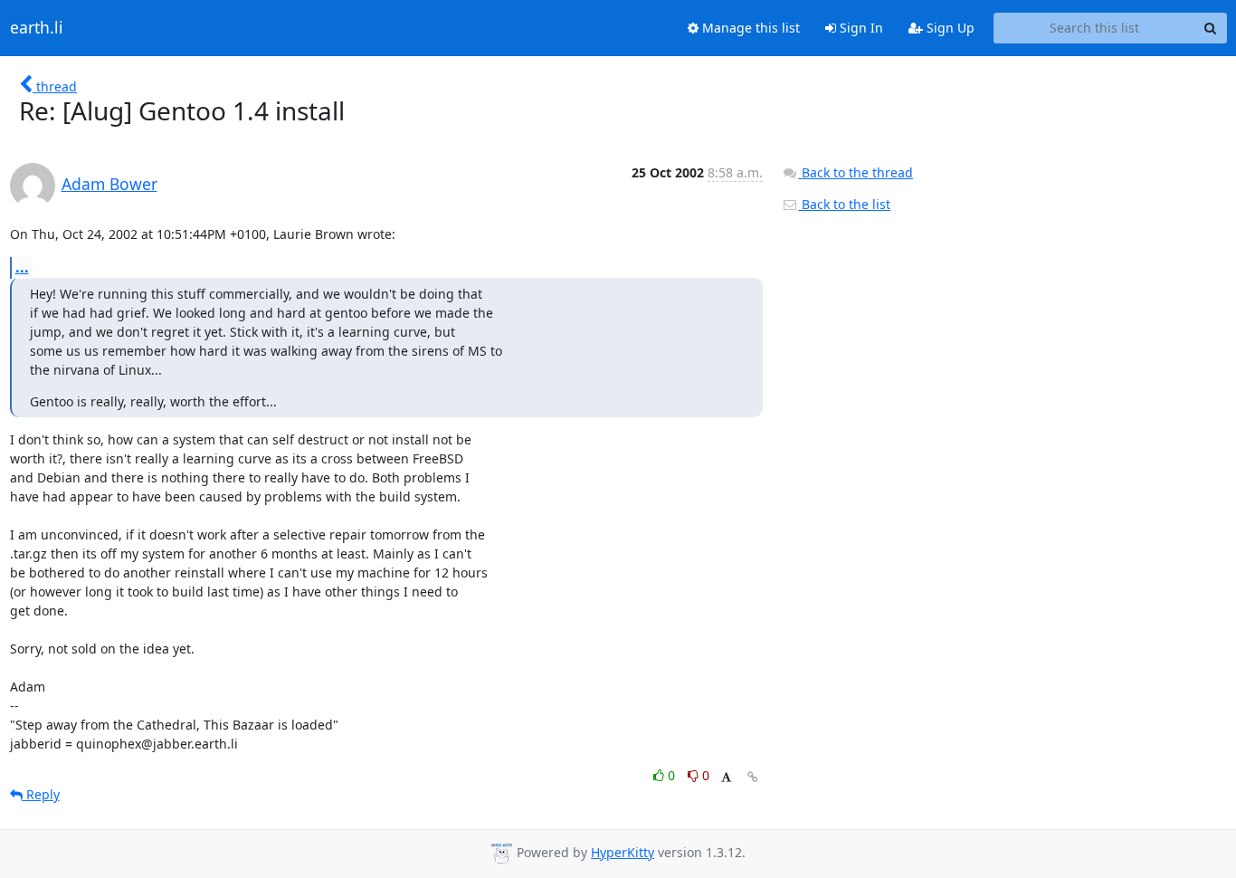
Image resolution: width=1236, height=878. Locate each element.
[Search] (1210, 28)
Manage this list (749, 27)
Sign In (859, 27)
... (22, 267)
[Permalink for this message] (753, 777)
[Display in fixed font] (726, 778)
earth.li (36, 28)
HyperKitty (622, 852)
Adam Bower (109, 184)
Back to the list (844, 204)
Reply (41, 794)
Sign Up (949, 27)
